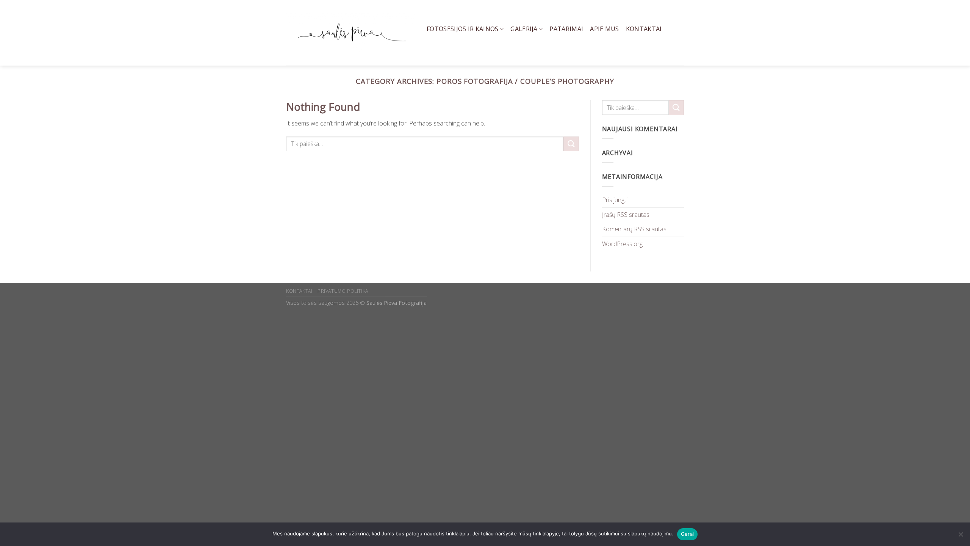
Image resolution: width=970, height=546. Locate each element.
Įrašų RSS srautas (625, 214)
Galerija (524, 29)
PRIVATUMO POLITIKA (343, 291)
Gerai (687, 534)
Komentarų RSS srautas (634, 229)
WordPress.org (622, 244)
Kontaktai (644, 29)
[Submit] (571, 143)
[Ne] (960, 536)
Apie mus (604, 29)
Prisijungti (614, 200)
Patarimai (566, 29)
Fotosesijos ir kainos (463, 29)
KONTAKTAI (299, 291)
